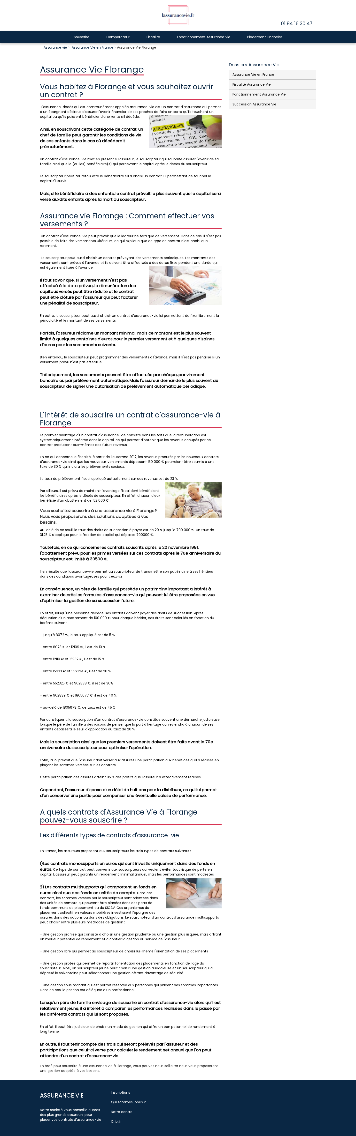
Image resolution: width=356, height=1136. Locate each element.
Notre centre (121, 1111)
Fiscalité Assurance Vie (251, 84)
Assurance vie (55, 47)
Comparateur (118, 37)
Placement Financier (264, 37)
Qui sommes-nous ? (128, 1102)
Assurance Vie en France (92, 47)
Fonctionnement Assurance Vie (203, 37)
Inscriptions (120, 1092)
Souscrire (81, 37)
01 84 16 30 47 (296, 23)
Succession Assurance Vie (254, 104)
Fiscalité (153, 37)
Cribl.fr (116, 1121)
